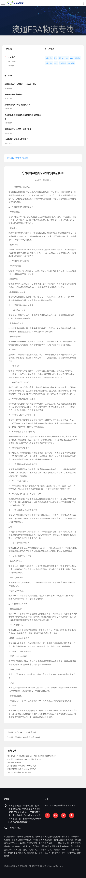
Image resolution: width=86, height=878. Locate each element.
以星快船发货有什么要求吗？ (16, 139)
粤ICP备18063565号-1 (50, 866)
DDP (67, 58)
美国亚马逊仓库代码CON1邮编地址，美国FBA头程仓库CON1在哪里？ (32, 756)
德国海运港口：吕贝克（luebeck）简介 (21, 84)
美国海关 (61, 58)
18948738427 (15, 828)
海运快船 (12, 61)
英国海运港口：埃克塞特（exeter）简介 (21, 766)
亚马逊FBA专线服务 (14, 762)
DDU (71, 58)
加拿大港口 (49, 63)
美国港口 (77, 58)
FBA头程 (11, 57)
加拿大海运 (71, 63)
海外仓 (11, 65)
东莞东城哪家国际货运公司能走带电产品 (21, 769)
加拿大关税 (49, 58)
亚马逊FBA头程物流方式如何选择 (19, 772)
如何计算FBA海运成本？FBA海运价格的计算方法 (24, 759)
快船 (55, 58)
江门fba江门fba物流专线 (25, 732)
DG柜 (55, 63)
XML (62, 866)
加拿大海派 (62, 63)
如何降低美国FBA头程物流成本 (17, 105)
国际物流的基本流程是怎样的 (27, 737)
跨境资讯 (10, 158)
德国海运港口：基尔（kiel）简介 (18, 129)
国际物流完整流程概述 (14, 94)
